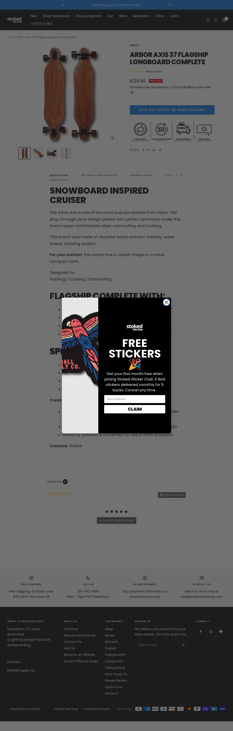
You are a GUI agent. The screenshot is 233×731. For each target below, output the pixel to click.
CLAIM (135, 409)
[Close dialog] (166, 302)
